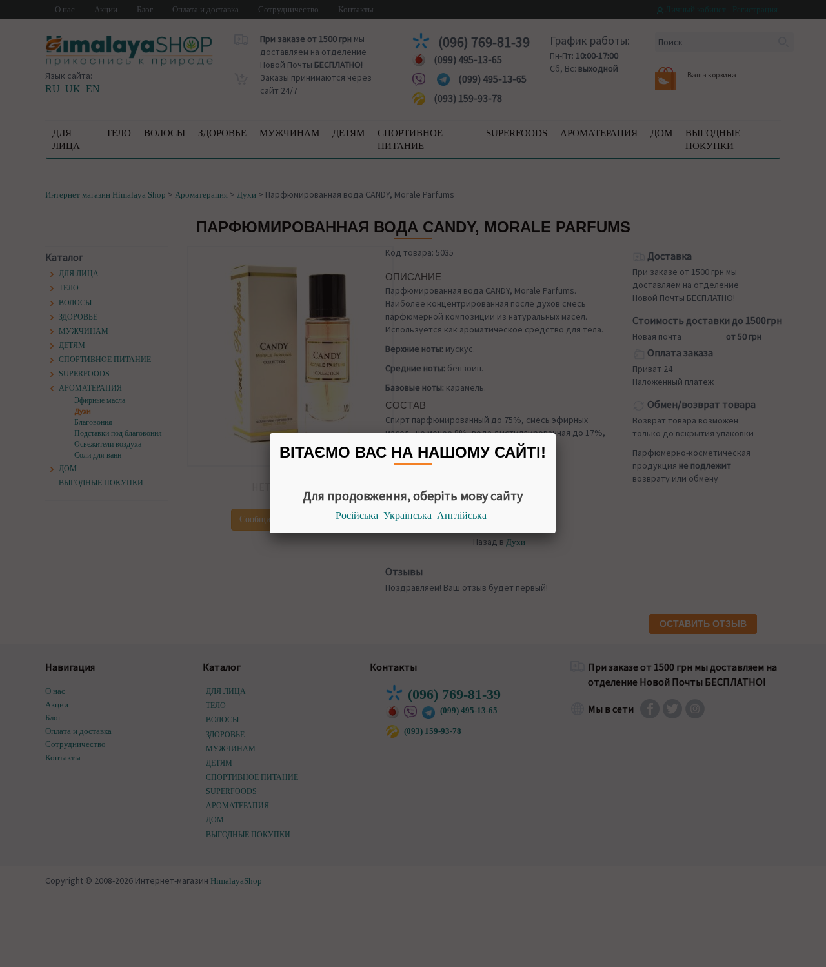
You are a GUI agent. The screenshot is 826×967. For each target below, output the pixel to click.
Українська (407, 515)
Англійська (462, 515)
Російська (357, 515)
